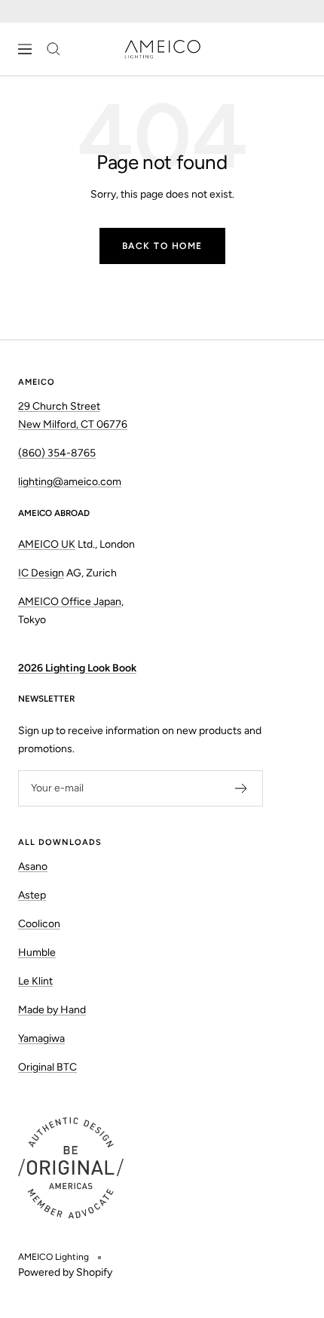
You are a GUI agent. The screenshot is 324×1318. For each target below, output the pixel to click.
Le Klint (35, 981)
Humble (37, 952)
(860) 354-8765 (57, 453)
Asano (32, 866)
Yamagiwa (41, 1038)
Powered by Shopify (65, 1272)
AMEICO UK (46, 544)
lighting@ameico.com (69, 481)
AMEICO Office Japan (69, 601)
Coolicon (39, 923)
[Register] (241, 788)
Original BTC (47, 1067)
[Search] (53, 49)
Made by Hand (52, 1009)
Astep (32, 895)
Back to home (162, 246)
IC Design (41, 573)
